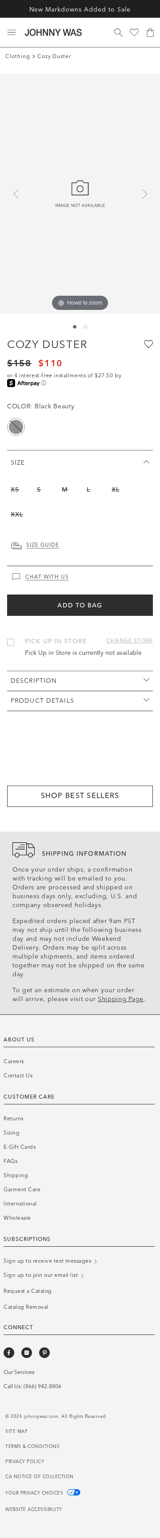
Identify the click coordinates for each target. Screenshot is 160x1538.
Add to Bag (79, 605)
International (20, 1204)
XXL (17, 514)
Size (18, 462)
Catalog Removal (26, 1307)
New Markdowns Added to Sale (80, 9)
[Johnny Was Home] (53, 32)
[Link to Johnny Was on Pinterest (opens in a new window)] (44, 1352)
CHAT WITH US (47, 577)
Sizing (12, 1133)
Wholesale (17, 1218)
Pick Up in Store (56, 641)
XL (116, 489)
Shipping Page (121, 999)
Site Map (16, 1431)
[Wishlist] (134, 32)
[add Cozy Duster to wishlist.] (147, 343)
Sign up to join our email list (42, 1275)
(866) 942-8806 (42, 1386)
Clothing (17, 56)
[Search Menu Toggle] (118, 32)
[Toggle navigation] (11, 32)
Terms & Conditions (32, 1446)
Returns (14, 1118)
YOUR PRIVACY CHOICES (35, 1493)
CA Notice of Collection (39, 1476)
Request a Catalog (28, 1291)
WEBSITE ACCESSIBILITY (33, 1509)
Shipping (16, 1175)
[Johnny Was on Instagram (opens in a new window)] (26, 1352)
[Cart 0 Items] (150, 32)
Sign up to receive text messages (48, 1261)
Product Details (42, 700)
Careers (14, 1061)
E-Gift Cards (20, 1147)
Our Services (19, 1372)
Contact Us (18, 1075)
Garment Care (22, 1189)
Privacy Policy (24, 1461)
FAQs (10, 1161)
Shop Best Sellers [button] (80, 795)
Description (34, 681)
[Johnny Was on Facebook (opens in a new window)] (9, 1352)
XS (15, 489)
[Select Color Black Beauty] (16, 427)
